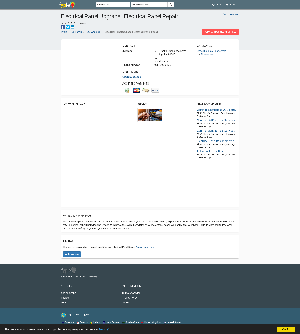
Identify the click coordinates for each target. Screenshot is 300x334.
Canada (83, 322)
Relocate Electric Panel (211, 151)
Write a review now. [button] (145, 247)
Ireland (96, 322)
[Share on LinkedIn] (72, 26)
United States (174, 322)
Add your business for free (220, 32)
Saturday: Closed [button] (131, 76)
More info (104, 329)
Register (233, 4)
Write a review (72, 254)
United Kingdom (152, 322)
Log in (218, 4)
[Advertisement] (89, 63)
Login (64, 302)
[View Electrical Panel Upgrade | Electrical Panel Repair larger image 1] (150, 114)
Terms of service (131, 293)
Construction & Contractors (211, 51)
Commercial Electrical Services (216, 120)
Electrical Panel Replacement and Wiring (217, 141)
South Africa (132, 322)
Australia (69, 322)
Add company (68, 293)
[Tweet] (68, 26)
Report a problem (231, 14)
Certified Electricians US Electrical (217, 109)
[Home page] (67, 5)
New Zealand (112, 322)
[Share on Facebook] (63, 26)
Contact (126, 302)
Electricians (207, 54)
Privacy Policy (130, 297)
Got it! (286, 329)
